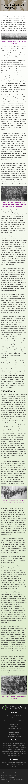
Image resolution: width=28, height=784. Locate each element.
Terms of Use (19, 779)
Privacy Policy (11, 779)
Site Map (3, 781)
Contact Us (4, 779)
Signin (8, 781)
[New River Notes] (14, 709)
